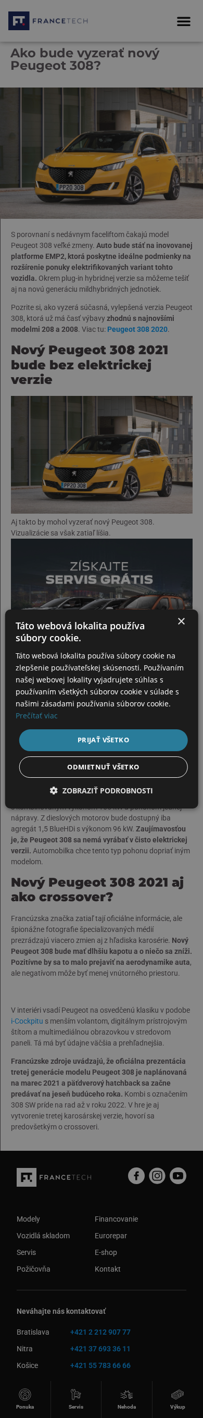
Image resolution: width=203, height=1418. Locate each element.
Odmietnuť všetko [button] (103, 767)
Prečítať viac (37, 715)
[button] (101, 790)
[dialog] (101, 709)
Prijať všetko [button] (103, 739)
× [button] (181, 622)
